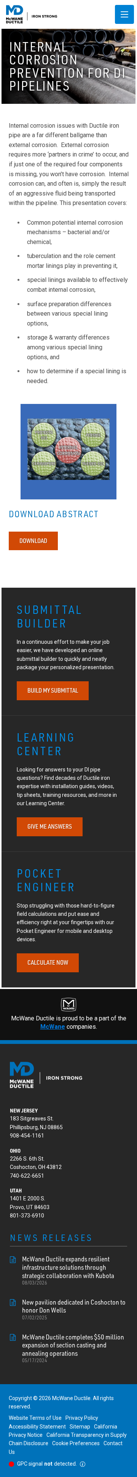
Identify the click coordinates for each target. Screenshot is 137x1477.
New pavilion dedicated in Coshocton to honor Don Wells (74, 1309)
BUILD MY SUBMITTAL (52, 690)
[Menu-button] (124, 14)
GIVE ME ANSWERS (49, 826)
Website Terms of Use (35, 1418)
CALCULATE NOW (47, 962)
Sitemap (80, 1427)
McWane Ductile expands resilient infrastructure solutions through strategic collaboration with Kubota (68, 1270)
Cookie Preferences (76, 1443)
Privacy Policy (81, 1418)
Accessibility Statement (37, 1427)
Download (33, 540)
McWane (52, 1026)
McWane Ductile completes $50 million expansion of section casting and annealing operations (73, 1348)
